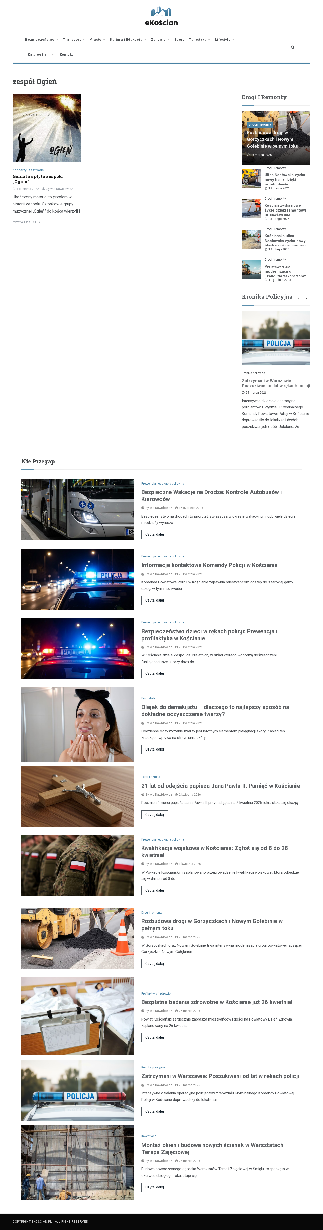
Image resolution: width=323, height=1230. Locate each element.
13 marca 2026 (279, 188)
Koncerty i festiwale (28, 170)
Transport (72, 39)
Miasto (95, 39)
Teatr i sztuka (150, 777)
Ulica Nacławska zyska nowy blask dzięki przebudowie (285, 180)
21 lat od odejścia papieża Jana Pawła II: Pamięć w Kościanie (220, 786)
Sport (179, 39)
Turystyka (197, 39)
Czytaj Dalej (25, 222)
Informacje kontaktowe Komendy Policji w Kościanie (209, 565)
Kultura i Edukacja (126, 39)
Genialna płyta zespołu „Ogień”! (38, 178)
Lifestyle (222, 39)
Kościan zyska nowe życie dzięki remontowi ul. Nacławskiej (285, 210)
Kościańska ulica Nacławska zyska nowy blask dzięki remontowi (285, 241)
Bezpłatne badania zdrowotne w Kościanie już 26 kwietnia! (216, 1002)
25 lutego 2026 (278, 219)
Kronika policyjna (253, 373)
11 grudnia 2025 (279, 280)
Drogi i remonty (260, 124)
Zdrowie (158, 39)
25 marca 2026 (256, 392)
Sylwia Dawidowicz (59, 189)
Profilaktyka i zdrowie (156, 993)
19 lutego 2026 (278, 249)
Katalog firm (39, 54)
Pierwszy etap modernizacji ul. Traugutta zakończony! (285, 271)
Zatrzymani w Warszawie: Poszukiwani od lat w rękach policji (276, 383)
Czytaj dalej (154, 534)
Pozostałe (148, 698)
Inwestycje (148, 1136)
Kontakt (66, 54)
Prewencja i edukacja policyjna (162, 483)
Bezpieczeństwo (40, 39)
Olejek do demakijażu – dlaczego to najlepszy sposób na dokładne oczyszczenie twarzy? (215, 711)
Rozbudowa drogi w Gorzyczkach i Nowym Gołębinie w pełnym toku (272, 139)
